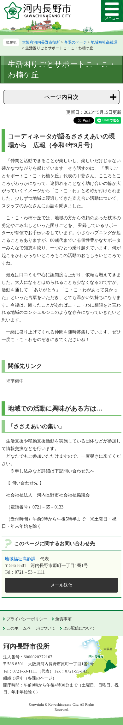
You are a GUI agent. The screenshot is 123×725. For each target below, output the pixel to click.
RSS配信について (79, 628)
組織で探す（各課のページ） (29, 678)
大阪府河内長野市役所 (41, 42)
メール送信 (61, 585)
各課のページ (75, 42)
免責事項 (63, 619)
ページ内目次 (61, 97)
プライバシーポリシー (26, 619)
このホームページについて (31, 628)
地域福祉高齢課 (104, 42)
